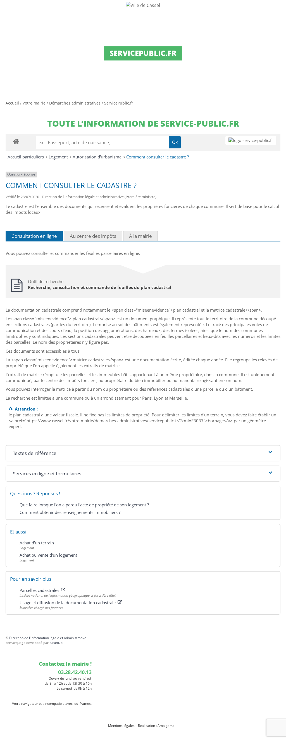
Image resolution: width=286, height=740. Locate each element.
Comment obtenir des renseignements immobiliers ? (70, 512)
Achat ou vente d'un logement (48, 555)
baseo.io (56, 642)
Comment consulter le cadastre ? (157, 157)
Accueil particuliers (26, 157)
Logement (59, 157)
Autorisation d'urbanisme (98, 157)
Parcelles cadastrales (40, 590)
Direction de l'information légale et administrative (47, 637)
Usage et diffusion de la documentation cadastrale (68, 602)
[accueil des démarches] (16, 141)
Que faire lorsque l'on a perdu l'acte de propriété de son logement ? (84, 504)
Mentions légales (121, 725)
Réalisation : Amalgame (156, 725)
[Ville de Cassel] (143, 5)
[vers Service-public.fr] (250, 140)
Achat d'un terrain (37, 542)
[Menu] (8, 10)
